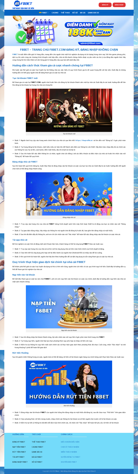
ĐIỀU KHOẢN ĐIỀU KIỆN (70, 442)
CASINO (55, 13)
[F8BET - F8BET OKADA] (23, 4)
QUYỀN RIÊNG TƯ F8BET (70, 457)
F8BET (44, 13)
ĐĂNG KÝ (105, 5)
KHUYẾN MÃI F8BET (69, 462)
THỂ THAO (65, 13)
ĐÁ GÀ (82, 13)
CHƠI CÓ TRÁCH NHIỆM (70, 447)
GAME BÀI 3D (93, 13)
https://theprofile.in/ (84, 140)
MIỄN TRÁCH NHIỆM (69, 452)
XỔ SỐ (75, 13)
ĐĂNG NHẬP (119, 5)
